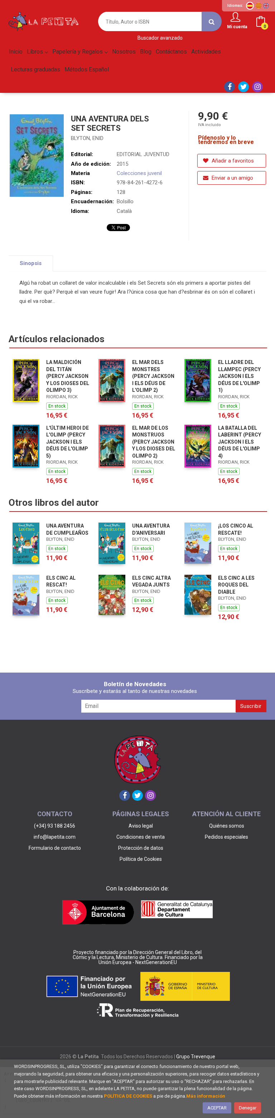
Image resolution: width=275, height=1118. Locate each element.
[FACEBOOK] (229, 86)
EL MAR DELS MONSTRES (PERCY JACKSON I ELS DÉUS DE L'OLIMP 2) (153, 376)
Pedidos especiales (226, 837)
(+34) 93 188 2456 (54, 826)
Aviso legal (141, 826)
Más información (205, 1096)
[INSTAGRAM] (257, 86)
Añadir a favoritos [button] (232, 161)
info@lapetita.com (55, 837)
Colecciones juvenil (139, 173)
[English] (266, 6)
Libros (35, 51)
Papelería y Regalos (78, 51)
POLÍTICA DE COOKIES (128, 1096)
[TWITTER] (243, 86)
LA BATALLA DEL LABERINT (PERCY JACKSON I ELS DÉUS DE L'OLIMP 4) (239, 442)
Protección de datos (140, 848)
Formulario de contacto (55, 848)
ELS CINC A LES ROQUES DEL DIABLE (236, 585)
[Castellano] (250, 6)
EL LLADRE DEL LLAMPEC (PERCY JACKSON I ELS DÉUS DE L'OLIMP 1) (239, 376)
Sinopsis (31, 263)
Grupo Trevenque (195, 1056)
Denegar (247, 1107)
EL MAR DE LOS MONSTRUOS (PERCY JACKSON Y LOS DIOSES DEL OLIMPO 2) (153, 442)
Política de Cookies (141, 859)
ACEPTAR (217, 1107)
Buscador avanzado (160, 38)
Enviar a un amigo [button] (231, 178)
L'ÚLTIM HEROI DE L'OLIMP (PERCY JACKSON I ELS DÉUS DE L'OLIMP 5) (67, 442)
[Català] (258, 6)
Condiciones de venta (140, 837)
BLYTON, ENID (87, 138)
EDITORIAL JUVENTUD (143, 154)
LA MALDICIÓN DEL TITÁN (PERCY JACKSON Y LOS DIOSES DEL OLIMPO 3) (67, 376)
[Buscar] (212, 21)
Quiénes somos (226, 826)
